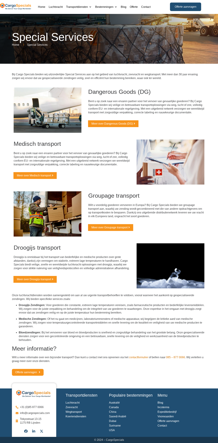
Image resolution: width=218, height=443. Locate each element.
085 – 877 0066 (175, 357)
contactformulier (138, 357)
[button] (79, 7)
